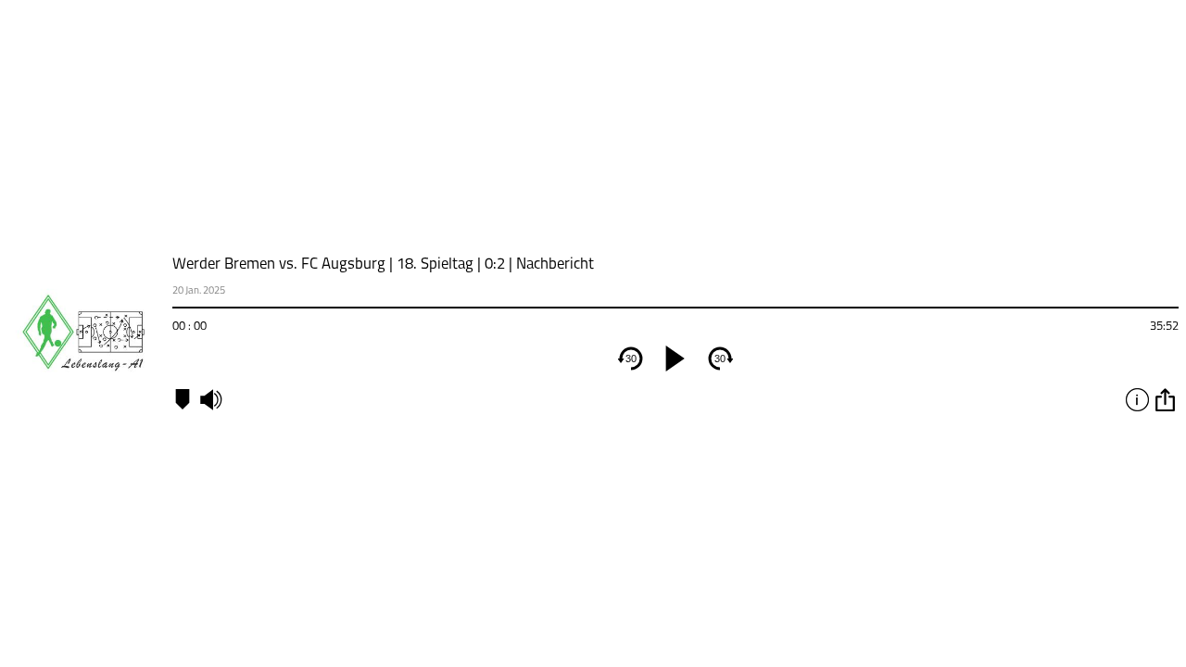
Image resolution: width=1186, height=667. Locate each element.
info (1137, 399)
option (1165, 399)
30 (631, 358)
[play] (675, 358)
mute (210, 399)
